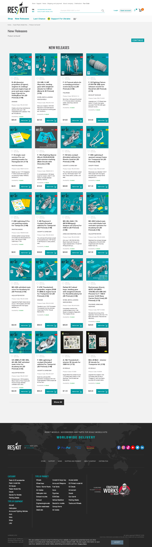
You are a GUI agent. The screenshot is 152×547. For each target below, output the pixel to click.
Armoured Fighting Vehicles (18, 511)
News (44, 3)
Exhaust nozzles (41, 497)
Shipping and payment (54, 3)
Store (33, 3)
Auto (10, 514)
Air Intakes (39, 490)
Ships (11, 520)
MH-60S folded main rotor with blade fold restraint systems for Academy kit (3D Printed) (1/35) (97, 226)
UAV (10, 523)
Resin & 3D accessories (16, 480)
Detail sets (39, 510)
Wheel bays (40, 483)
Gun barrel (72, 497)
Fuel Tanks (55, 487)
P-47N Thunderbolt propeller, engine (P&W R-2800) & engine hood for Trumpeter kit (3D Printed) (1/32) (46, 292)
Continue (137, 40)
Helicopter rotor (41, 493)
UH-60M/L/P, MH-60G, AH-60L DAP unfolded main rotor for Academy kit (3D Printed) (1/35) (20, 364)
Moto (10, 517)
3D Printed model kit (75, 483)
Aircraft (11, 505)
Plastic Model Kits (15, 489)
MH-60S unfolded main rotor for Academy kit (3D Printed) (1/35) (21, 290)
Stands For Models (15, 495)
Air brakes (55, 510)
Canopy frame (57, 506)
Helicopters (12, 508)
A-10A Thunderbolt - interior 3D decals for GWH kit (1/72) (71, 362)
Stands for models (58, 503)
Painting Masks (14, 498)
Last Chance (39, 19)
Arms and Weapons (59, 483)
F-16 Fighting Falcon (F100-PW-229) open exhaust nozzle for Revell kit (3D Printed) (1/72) (97, 87)
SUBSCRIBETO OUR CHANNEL (95, 490)
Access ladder (73, 480)
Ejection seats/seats (42, 506)
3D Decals (12, 486)
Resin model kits (14, 483)
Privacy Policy (82, 544)
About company (68, 3)
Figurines (55, 493)
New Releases (22, 19)
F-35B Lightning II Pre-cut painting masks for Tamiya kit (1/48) (21, 224)
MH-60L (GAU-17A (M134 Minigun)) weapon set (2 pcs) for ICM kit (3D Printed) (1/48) (72, 226)
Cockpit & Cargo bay (59, 480)
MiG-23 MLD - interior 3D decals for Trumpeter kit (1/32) (97, 362)
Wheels (38, 480)
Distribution (78, 3)
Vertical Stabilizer (58, 500)
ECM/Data (55, 497)
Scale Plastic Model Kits (20, 25)
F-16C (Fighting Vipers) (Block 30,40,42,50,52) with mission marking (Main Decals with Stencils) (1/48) (46, 159)
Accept (117, 542)
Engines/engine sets (43, 503)
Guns (54, 490)
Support (38, 3)
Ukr (33, 11)
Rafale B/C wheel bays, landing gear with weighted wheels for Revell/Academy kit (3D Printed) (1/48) (72, 292)
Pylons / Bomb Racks (43, 487)
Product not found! (34, 25)
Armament (72, 490)
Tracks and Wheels (75, 503)
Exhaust (39, 500)
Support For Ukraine (60, 19)
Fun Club (86, 3)
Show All (58, 402)
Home (9, 25)
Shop (10, 19)
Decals (11, 492)
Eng (33, 9)
